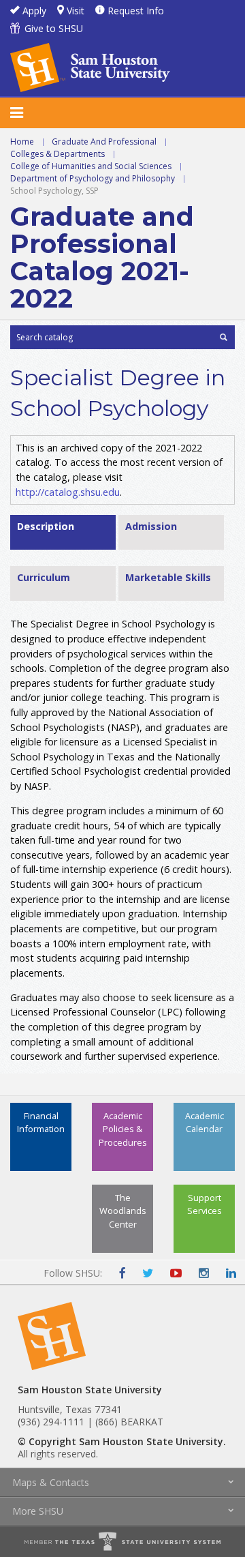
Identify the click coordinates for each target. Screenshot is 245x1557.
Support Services (204, 1204)
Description (45, 526)
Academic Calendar (204, 1122)
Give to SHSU (53, 28)
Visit (75, 10)
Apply (34, 10)
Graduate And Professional (104, 141)
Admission (151, 526)
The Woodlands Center (122, 1210)
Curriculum (43, 577)
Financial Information (41, 1122)
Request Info (136, 10)
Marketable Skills (168, 577)
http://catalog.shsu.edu (68, 492)
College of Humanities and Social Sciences (91, 166)
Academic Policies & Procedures (123, 1129)
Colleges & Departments (57, 154)
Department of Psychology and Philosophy (92, 178)
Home (22, 141)
